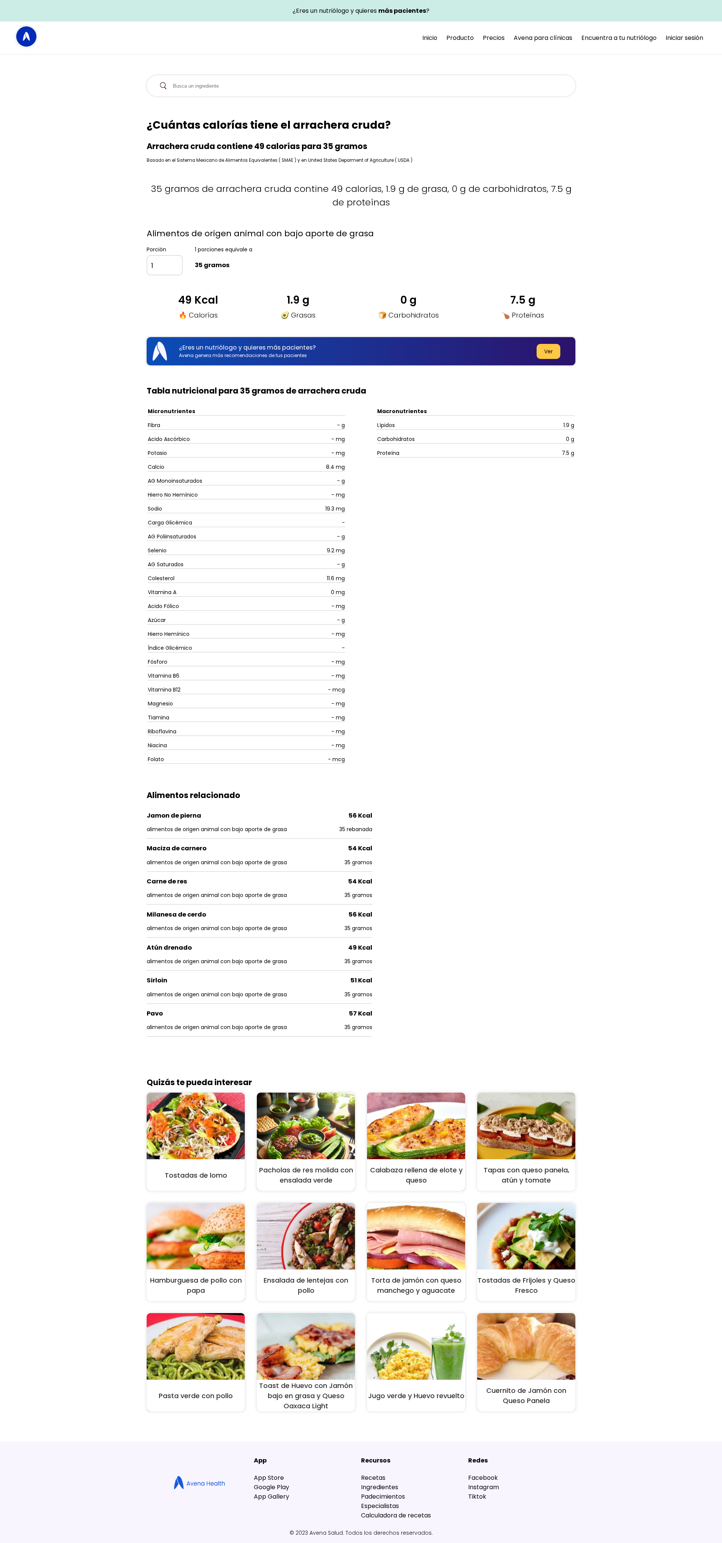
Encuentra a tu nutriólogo (619, 37)
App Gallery (271, 1496)
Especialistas (380, 1506)
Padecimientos (383, 1496)
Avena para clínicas (543, 37)
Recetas (373, 1477)
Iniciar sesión (684, 37)
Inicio (429, 37)
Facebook (483, 1477)
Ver (548, 351)
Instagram (483, 1487)
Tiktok (477, 1496)
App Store (269, 1477)
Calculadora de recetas (396, 1515)
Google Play (271, 1487)
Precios (494, 37)
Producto (460, 37)
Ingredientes (379, 1487)
